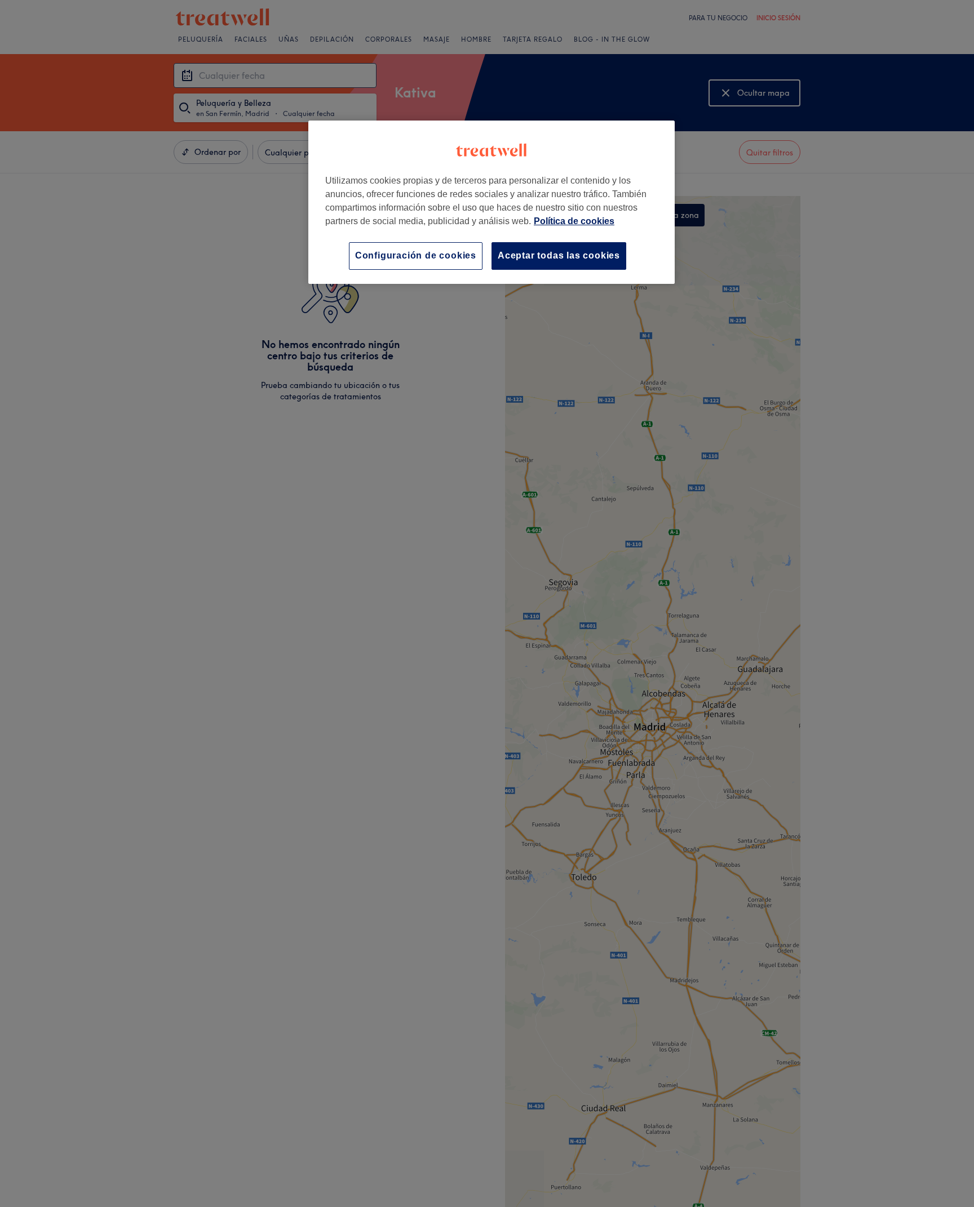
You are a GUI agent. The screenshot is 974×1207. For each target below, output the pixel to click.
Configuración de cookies (415, 255)
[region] (491, 202)
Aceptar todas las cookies (559, 255)
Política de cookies (574, 221)
